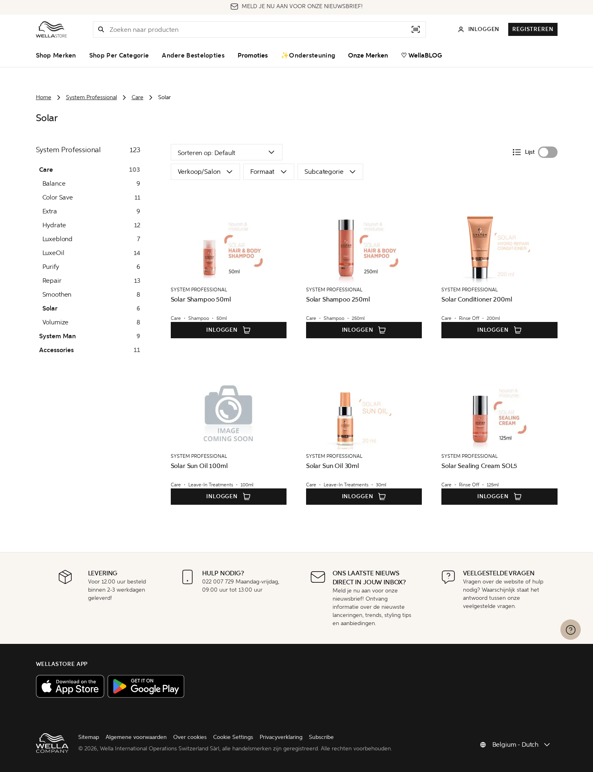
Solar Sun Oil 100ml (199, 466)
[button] (101, 29)
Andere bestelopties (193, 55)
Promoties (253, 55)
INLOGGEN (222, 329)
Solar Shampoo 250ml (338, 299)
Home (43, 97)
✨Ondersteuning (308, 55)
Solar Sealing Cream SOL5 (479, 466)
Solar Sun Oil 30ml (332, 466)
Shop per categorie (119, 55)
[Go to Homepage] (51, 29)
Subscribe (321, 737)
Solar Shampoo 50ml (201, 299)
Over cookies (190, 737)
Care (137, 97)
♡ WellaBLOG (421, 55)
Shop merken (56, 55)
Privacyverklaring (281, 737)
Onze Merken (368, 55)
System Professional (91, 97)
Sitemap (88, 737)
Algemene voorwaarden (136, 737)
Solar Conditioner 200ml (476, 299)
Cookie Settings (233, 737)
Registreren (532, 29)
